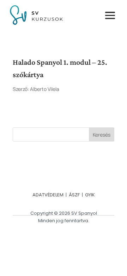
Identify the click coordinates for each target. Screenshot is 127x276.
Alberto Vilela (44, 89)
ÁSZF (74, 194)
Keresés (101, 134)
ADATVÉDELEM (48, 194)
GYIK (90, 194)
